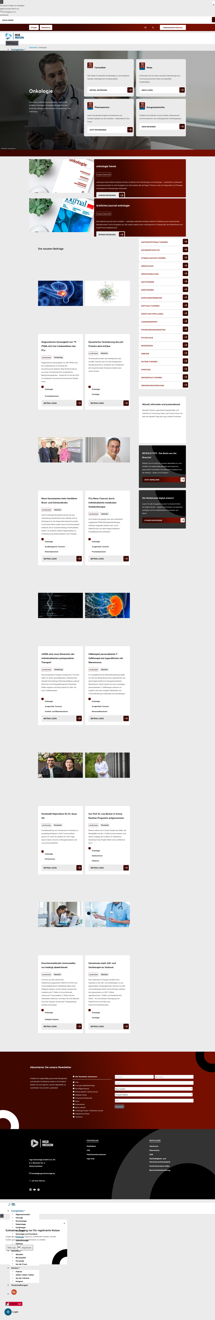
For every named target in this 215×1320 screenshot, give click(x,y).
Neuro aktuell (80, 1107)
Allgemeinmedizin (23, 1214)
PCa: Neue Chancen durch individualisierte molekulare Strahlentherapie (102, 502)
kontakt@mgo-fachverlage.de (43, 1173)
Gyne (77, 1101)
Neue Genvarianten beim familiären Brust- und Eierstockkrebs (59, 500)
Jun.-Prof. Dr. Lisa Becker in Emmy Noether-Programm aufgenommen (106, 816)
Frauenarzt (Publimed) (83, 1097)
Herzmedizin (80, 1104)
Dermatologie (21, 1221)
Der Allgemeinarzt (82, 1088)
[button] (9, 152)
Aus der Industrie (22, 1278)
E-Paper (34, 27)
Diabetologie (21, 1224)
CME (77, 1082)
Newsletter (46, 27)
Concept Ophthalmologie (85, 1085)
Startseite (33, 47)
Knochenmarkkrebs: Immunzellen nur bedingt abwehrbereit (58, 965)
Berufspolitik (21, 1257)
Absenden (119, 1106)
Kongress (19, 1281)
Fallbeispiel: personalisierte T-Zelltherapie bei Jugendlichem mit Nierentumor (105, 658)
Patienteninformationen (173, 27)
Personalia (20, 1260)
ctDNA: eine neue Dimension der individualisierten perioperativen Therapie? (58, 658)
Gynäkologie (21, 1227)
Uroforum (79, 1116)
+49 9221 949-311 (38, 1180)
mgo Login (12, 1312)
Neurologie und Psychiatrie (26, 1234)
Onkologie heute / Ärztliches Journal (89, 1110)
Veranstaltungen (19, 1285)
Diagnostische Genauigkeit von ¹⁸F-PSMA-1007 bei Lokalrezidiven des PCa (59, 346)
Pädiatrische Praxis (82, 1113)
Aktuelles (16, 1251)
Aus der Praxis (21, 1264)
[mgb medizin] (15, 39)
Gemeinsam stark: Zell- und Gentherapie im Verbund (102, 965)
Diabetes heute (81, 1094)
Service (14, 1268)
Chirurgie (19, 1217)
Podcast (19, 1271)
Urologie (19, 1247)
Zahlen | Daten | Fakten (25, 1274)
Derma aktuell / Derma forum (86, 1091)
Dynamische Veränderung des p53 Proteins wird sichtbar (105, 344)
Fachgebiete (17, 1211)
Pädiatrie (19, 1243)
